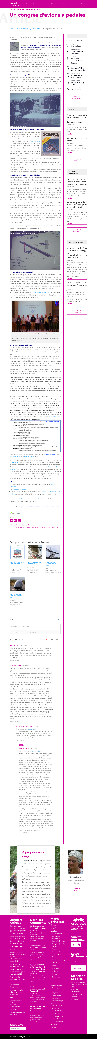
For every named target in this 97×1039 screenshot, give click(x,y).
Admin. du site (76, 999)
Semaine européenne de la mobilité (78, 76)
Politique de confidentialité (75, 990)
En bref (30, 3)
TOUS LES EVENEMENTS (77, 97)
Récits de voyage (57, 1001)
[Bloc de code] (30, 632)
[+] (38, 632)
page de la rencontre (19, 489)
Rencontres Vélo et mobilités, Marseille (78, 69)
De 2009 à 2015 (57, 1006)
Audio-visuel (56, 957)
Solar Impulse (35, 141)
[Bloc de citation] (27, 632)
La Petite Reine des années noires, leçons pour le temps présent (77, 181)
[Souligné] (17, 632)
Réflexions (55, 971)
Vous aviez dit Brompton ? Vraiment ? (77, 285)
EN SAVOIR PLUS (76, 889)
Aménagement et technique (57, 989)
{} (35, 632)
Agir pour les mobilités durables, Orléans (77, 61)
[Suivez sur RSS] (78, 944)
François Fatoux (31, 729)
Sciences (54, 980)
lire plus (69, 134)
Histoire (46, 37)
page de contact (29, 457)
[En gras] (11, 632)
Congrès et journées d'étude (32, 29)
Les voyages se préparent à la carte (17, 965)
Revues (54, 974)
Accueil (12, 29)
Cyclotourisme (63, 3)
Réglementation (57, 993)
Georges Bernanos (54, 417)
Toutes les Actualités (77, 311)
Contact (82, 3)
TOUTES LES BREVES (77, 160)
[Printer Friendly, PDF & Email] (15, 513)
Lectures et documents (43, 3)
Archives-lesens (58, 1021)
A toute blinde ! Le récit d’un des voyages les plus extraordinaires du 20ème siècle (77, 253)
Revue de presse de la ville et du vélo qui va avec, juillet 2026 (77, 204)
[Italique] (14, 632)
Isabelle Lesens (16, 37)
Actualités (34, 3)
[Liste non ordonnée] (25, 632)
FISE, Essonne (76, 90)
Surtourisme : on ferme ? (77, 139)
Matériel (51, 37)
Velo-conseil (58, 1011)
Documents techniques (59, 960)
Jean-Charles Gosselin (24, 726)
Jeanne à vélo (15, 645)
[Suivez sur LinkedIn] (73, 944)
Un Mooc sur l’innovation (14, 986)
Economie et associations (56, 937)
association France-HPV (41, 293)
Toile (54, 983)
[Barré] (19, 632)
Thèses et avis (56, 996)
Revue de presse (57, 933)
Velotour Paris (76, 46)
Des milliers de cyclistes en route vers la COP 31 (17, 1012)
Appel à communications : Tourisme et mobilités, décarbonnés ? (16, 1002)
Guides (54, 963)
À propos (77, 3)
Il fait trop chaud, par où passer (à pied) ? (17, 942)
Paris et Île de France (58, 941)
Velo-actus (57, 1013)
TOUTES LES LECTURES (77, 231)
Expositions (56, 977)
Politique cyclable (54, 3)
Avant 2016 (70, 3)
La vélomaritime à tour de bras (77, 53)
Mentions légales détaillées (76, 995)
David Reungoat (15, 457)
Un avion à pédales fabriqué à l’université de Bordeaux (28, 499)
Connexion (56, 620)
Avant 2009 (55, 1008)
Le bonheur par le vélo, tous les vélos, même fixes (16, 992)
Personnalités (56, 952)
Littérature (55, 968)
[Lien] (33, 632)
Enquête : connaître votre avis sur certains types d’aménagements (77, 119)
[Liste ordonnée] (22, 632)
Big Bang (15, 462)
